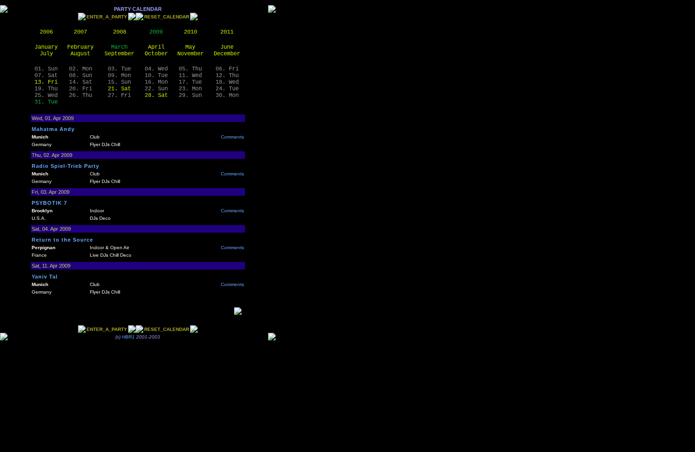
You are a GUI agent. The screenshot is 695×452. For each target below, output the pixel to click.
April (156, 47)
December (227, 54)
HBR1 (128, 336)
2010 (190, 32)
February (80, 47)
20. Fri (80, 89)
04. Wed (156, 69)
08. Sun (80, 75)
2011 (227, 32)
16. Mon (156, 82)
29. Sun (190, 95)
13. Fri (46, 82)
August (80, 54)
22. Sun (156, 89)
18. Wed (227, 82)
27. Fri (119, 95)
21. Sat (119, 89)
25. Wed (46, 95)
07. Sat (46, 75)
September (119, 54)
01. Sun (46, 69)
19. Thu (46, 89)
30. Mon (227, 95)
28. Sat (156, 95)
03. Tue (119, 69)
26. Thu (80, 95)
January (46, 47)
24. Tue (227, 89)
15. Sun (119, 82)
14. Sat (80, 82)
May (190, 47)
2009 (156, 32)
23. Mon (190, 89)
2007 (80, 32)
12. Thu (227, 75)
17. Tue (190, 82)
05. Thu (190, 69)
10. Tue (156, 75)
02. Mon (80, 69)
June (227, 47)
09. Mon (119, 75)
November (190, 54)
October (156, 54)
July (46, 54)
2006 (46, 32)
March (119, 47)
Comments (232, 136)
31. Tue (46, 102)
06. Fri (227, 69)
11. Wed (190, 75)
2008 (119, 32)
